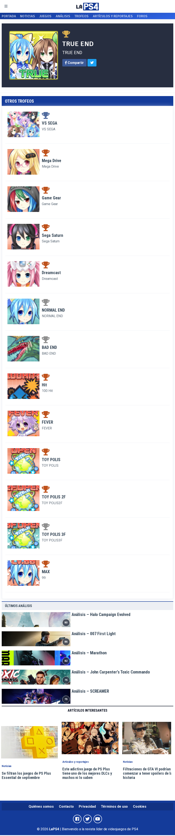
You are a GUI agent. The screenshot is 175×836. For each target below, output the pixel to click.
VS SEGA (49, 123)
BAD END (49, 347)
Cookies (139, 806)
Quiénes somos (41, 806)
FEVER (47, 422)
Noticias (27, 16)
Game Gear (51, 197)
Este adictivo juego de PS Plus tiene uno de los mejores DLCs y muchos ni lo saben (87, 773)
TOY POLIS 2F (54, 496)
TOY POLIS (51, 459)
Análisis (63, 16)
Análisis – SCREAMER (90, 691)
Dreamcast (51, 272)
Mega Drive (51, 160)
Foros (142, 16)
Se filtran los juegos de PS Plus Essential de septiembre (26, 775)
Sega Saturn (52, 235)
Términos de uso (114, 806)
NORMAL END (53, 310)
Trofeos (81, 16)
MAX (46, 571)
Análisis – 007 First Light (94, 633)
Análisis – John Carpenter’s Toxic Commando (111, 672)
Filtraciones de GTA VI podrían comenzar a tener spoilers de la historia (147, 773)
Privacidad (87, 806)
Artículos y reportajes (113, 16)
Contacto (66, 806)
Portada (9, 16)
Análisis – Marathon (89, 652)
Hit (44, 384)
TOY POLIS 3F (54, 534)
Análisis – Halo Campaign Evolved (101, 614)
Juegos (45, 16)
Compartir (75, 63)
